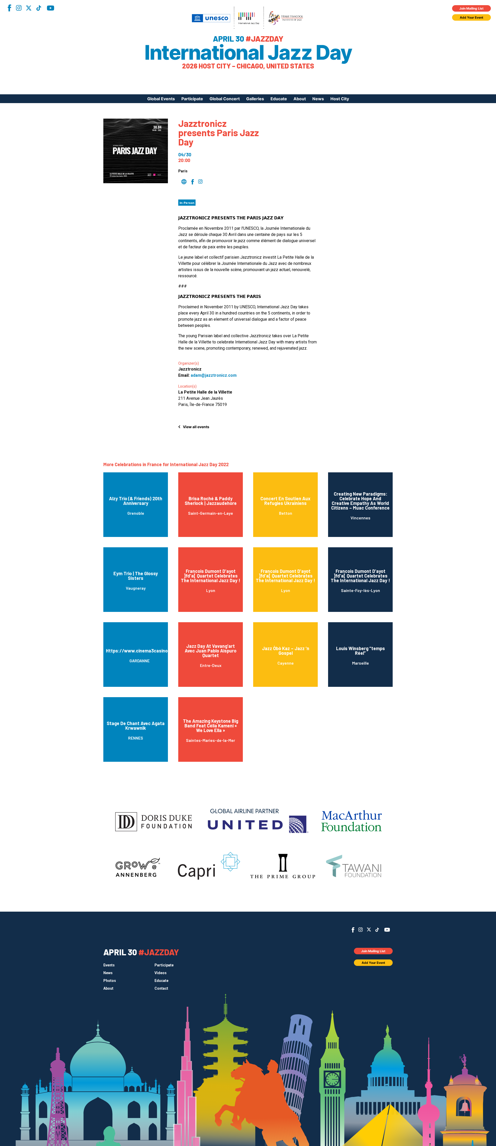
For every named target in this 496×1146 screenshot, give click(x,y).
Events (109, 965)
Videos (160, 973)
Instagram (18, 8)
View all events (196, 427)
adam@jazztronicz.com (214, 375)
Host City (339, 98)
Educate (278, 98)
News (318, 98)
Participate (192, 98)
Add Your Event (471, 17)
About (299, 98)
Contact (161, 988)
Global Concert (225, 98)
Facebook (9, 7)
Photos (109, 981)
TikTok (38, 8)
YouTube (50, 8)
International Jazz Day (248, 52)
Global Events (161, 98)
